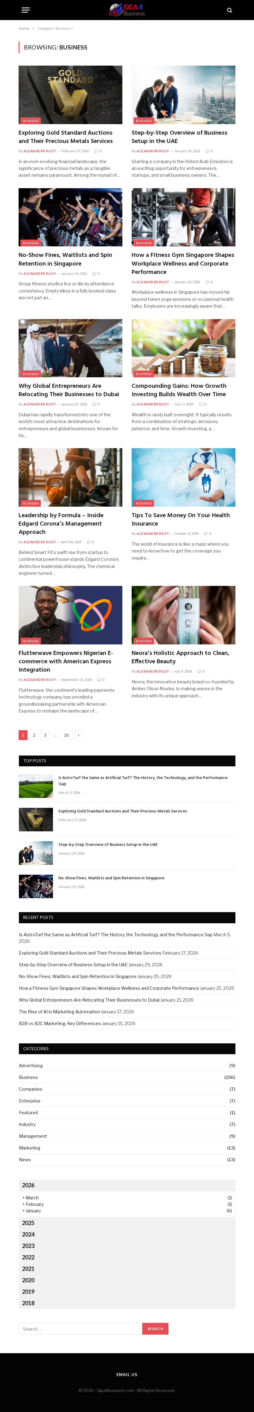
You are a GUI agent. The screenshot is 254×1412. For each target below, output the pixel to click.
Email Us (126, 1374)
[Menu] (26, 10)
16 (66, 735)
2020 (28, 1280)
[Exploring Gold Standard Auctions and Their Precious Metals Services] (70, 95)
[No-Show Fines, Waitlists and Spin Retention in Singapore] (70, 217)
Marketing (29, 1147)
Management (33, 1136)
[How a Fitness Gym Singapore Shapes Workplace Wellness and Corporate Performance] (183, 217)
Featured (28, 1112)
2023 (28, 1245)
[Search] (229, 10)
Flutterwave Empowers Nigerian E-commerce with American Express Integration (66, 662)
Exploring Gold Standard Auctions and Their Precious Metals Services (66, 137)
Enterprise (30, 1100)
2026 (28, 1185)
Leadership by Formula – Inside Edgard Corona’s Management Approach (61, 524)
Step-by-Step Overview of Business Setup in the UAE (179, 137)
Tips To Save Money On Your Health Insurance (181, 520)
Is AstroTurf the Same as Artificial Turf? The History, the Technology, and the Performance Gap (143, 781)
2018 (28, 1303)
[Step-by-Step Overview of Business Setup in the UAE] (183, 95)
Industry (27, 1124)
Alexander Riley (40, 151)
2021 (28, 1268)
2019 (28, 1291)
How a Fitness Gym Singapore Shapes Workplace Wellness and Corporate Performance (183, 264)
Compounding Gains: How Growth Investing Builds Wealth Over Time (179, 390)
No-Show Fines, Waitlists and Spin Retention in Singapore (65, 259)
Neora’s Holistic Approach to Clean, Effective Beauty (180, 657)
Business (30, 121)
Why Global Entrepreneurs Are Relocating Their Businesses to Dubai (69, 390)
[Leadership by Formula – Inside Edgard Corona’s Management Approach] (70, 477)
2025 (28, 1222)
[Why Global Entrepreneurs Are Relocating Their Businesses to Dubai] (70, 348)
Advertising (31, 1065)
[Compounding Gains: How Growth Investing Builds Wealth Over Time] (183, 348)
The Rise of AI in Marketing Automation (59, 1011)
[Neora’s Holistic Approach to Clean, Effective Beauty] (183, 615)
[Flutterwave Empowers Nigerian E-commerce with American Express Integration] (70, 615)
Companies (30, 1089)
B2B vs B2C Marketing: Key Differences (60, 1023)
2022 (28, 1257)
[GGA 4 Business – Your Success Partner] (127, 10)
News (25, 1159)
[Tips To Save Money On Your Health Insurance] (183, 477)
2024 (28, 1234)
